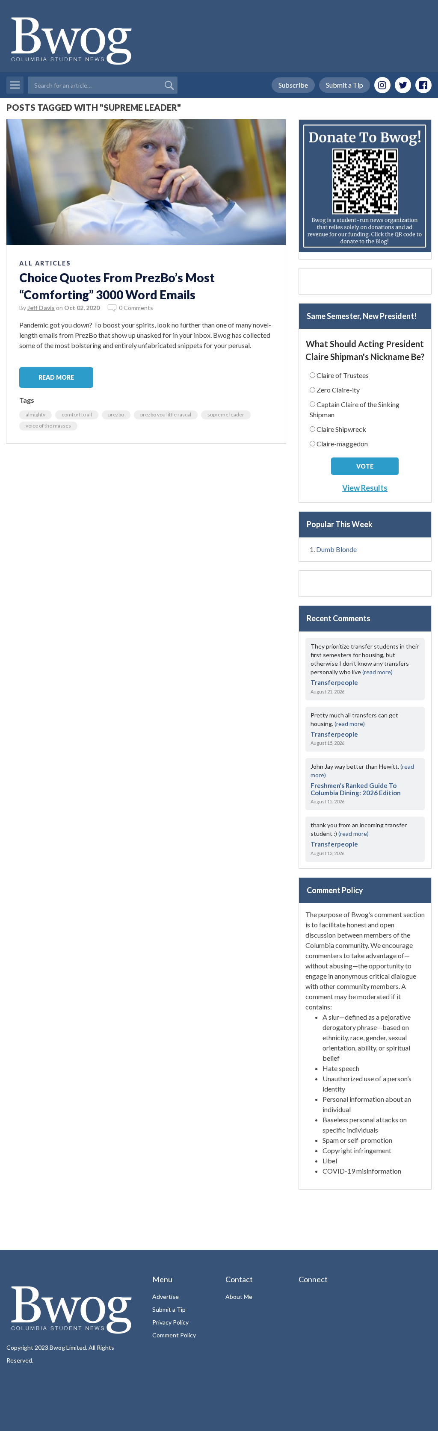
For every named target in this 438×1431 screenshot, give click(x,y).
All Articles (45, 263)
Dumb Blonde (336, 549)
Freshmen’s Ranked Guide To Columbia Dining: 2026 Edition (356, 789)
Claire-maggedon (342, 444)
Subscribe (293, 85)
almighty (35, 414)
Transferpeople (334, 682)
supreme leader (225, 414)
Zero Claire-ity (338, 390)
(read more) (377, 672)
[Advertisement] (365, 281)
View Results (365, 488)
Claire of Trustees (343, 375)
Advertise (165, 1296)
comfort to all (77, 414)
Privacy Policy (170, 1322)
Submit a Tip (344, 85)
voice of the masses (48, 425)
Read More (56, 377)
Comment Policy (174, 1335)
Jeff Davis (41, 307)
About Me (238, 1296)
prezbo (116, 414)
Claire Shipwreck (341, 429)
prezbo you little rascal (165, 414)
